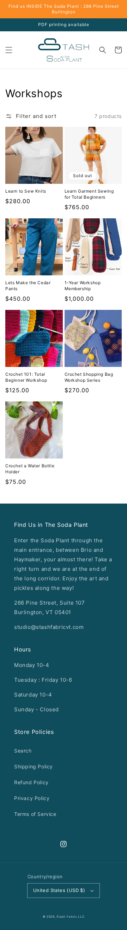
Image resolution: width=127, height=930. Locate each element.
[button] (9, 50)
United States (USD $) (59, 890)
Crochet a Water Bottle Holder (29, 468)
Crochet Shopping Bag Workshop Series (89, 377)
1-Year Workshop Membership (83, 285)
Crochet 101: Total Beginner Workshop (26, 377)
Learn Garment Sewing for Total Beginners (89, 194)
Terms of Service (35, 814)
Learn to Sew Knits (25, 191)
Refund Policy (31, 782)
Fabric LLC (75, 916)
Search (23, 751)
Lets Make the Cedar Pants (27, 285)
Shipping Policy (33, 766)
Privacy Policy (31, 798)
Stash (61, 916)
